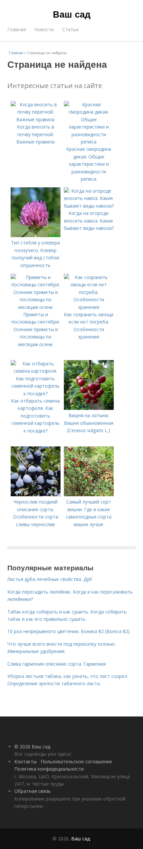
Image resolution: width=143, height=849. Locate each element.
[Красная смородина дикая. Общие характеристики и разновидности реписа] (89, 142)
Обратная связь (32, 791)
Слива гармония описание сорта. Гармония (56, 664)
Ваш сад (71, 14)
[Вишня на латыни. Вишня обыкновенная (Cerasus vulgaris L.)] (89, 408)
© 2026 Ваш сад (32, 746)
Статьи (70, 29)
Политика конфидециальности (49, 769)
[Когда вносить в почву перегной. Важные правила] (36, 119)
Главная (16, 29)
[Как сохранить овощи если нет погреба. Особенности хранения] (89, 307)
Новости (44, 29)
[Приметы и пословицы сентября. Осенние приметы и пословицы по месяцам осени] (36, 307)
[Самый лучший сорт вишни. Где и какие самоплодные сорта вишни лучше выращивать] (89, 494)
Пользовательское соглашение (76, 761)
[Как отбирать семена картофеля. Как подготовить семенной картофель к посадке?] (36, 393)
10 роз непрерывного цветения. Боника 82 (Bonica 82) (68, 631)
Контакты (25, 761)
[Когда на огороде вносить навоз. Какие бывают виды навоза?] (89, 206)
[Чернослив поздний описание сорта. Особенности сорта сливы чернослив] (36, 494)
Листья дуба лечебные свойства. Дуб (49, 579)
